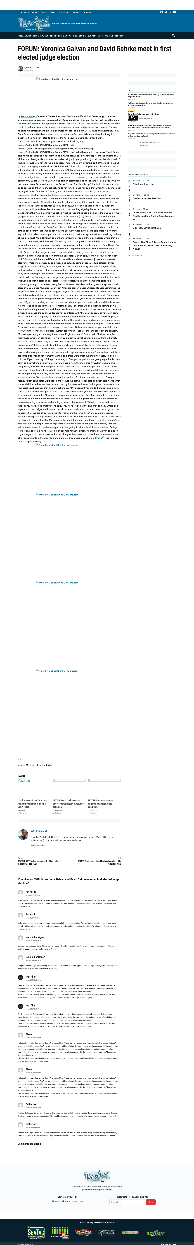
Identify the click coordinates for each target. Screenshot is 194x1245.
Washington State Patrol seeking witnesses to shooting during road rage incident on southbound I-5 (150, 104)
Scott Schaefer (32, 67)
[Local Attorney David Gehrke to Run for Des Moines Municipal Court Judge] (34, 788)
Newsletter (88, 12)
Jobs (100, 35)
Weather (109, 35)
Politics (44, 35)
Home (20, 35)
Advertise (35, 12)
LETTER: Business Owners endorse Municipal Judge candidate (100, 803)
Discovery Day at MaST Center (148, 227)
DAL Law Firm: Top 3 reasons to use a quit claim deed (144, 114)
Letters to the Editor (60, 35)
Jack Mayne (27, 116)
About (44, 12)
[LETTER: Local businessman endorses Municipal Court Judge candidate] (69, 788)
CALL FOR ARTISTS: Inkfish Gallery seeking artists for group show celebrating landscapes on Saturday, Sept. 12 (151, 134)
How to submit (64, 12)
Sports (82, 35)
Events (28, 35)
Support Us (76, 12)
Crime (36, 35)
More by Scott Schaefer (38, 845)
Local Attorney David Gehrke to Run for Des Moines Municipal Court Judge (32, 803)
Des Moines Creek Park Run (147, 198)
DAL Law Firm (149, 118)
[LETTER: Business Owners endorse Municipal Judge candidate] (104, 788)
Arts (75, 35)
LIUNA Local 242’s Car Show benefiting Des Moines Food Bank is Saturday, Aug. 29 (153, 216)
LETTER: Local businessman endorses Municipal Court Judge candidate (68, 803)
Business (92, 35)
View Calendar (135, 255)
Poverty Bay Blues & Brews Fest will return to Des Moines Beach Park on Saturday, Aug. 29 (154, 245)
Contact (53, 12)
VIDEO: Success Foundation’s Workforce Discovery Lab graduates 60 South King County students (151, 95)
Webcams (119, 35)
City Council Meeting (143, 184)
